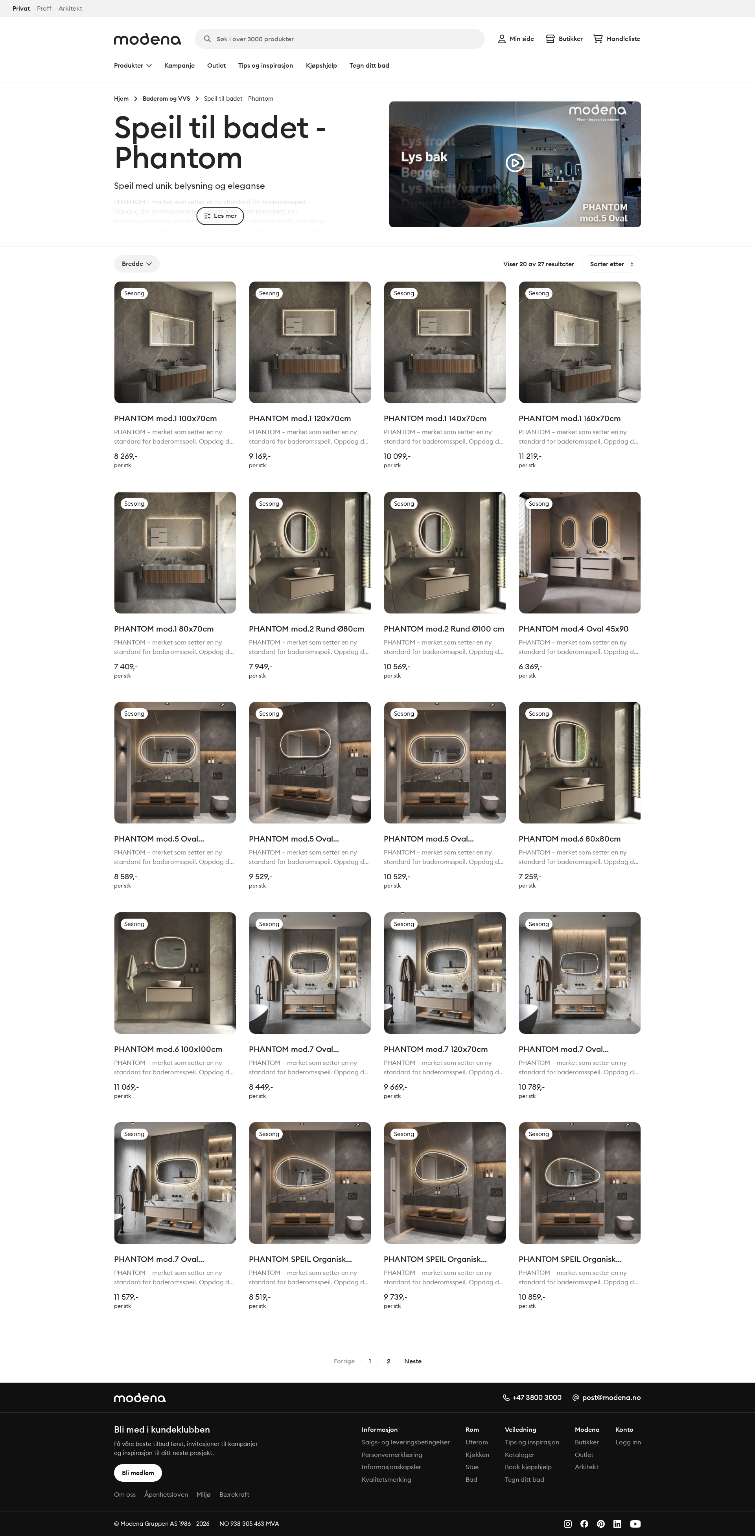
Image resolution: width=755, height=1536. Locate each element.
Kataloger (519, 1455)
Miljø (204, 1494)
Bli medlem (138, 1473)
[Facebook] (584, 1524)
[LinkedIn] (617, 1524)
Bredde (132, 264)
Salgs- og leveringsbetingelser (406, 1442)
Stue (472, 1467)
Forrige (344, 1361)
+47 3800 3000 (537, 1397)
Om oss (125, 1494)
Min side (522, 38)
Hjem (121, 98)
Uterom (477, 1442)
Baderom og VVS (166, 98)
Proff (44, 8)
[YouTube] (635, 1524)
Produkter (128, 65)
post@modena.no (611, 1397)
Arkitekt (70, 8)
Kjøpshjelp (321, 65)
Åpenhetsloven (166, 1494)
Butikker (571, 38)
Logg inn (628, 1442)
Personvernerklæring (392, 1455)
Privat (21, 8)
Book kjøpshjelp (528, 1467)
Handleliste (623, 38)
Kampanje (179, 65)
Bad (471, 1479)
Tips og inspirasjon (265, 65)
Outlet (216, 65)
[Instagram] (568, 1524)
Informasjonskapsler (391, 1467)
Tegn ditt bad (369, 65)
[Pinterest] (601, 1524)
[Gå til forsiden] (147, 39)
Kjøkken (477, 1455)
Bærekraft (234, 1494)
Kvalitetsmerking (386, 1479)
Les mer (225, 216)
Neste (413, 1361)
